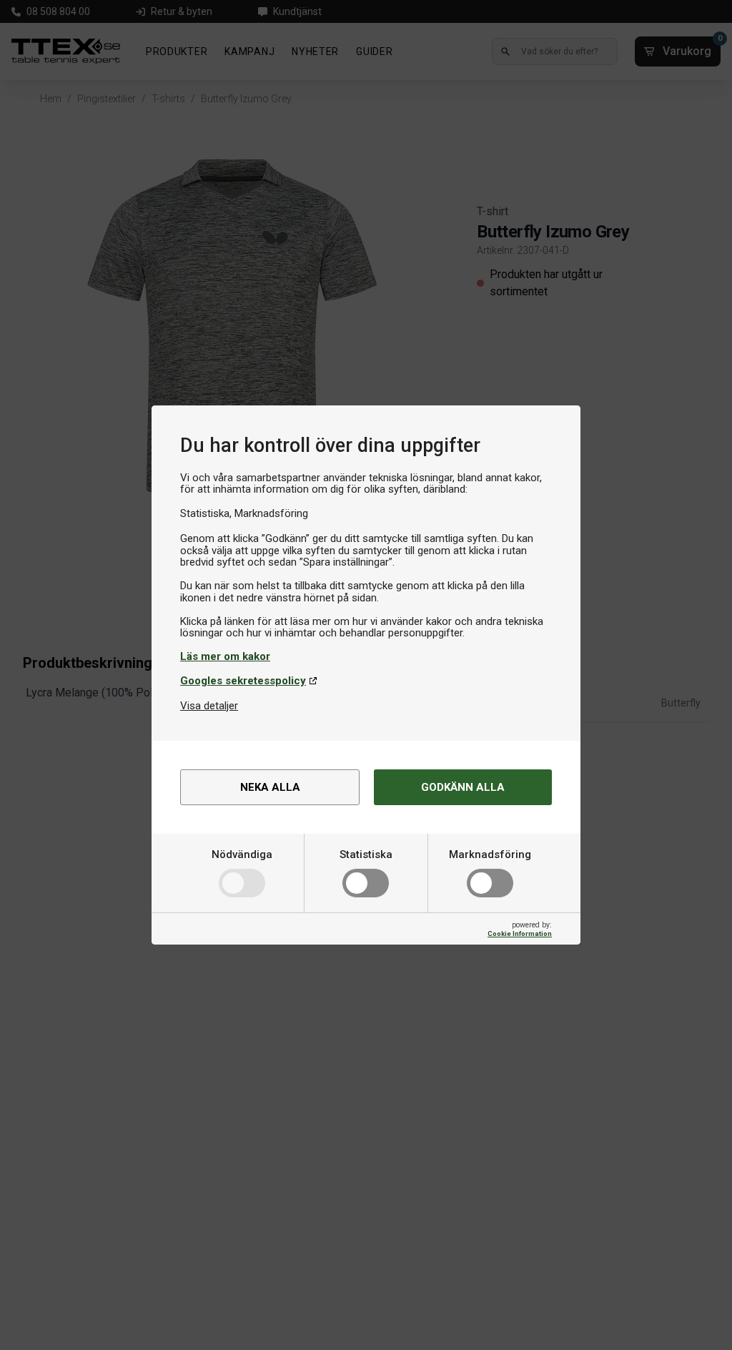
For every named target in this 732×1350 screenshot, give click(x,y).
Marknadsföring (490, 854)
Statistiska (366, 854)
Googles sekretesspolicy (243, 680)
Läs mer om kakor (225, 656)
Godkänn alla (463, 787)
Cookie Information (520, 933)
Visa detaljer (209, 705)
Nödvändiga (242, 854)
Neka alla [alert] (270, 787)
